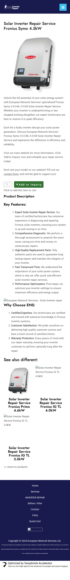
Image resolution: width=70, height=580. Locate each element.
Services (35, 491)
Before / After (35, 503)
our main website (19, 152)
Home (35, 485)
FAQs (35, 515)
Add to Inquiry (30, 184)
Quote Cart (35, 521)
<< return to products (16, 466)
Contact (35, 509)
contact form (11, 174)
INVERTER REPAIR (35, 497)
